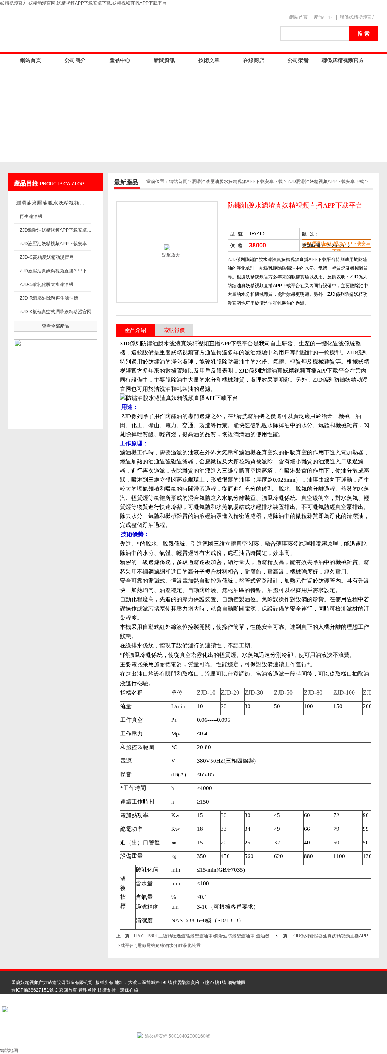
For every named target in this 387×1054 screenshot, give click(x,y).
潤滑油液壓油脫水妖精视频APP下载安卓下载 (52, 203)
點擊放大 (170, 255)
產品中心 (323, 17)
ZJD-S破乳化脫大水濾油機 (46, 284)
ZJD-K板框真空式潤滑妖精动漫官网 (55, 311)
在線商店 (253, 60)
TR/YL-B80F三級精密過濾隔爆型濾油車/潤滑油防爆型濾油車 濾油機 (201, 936)
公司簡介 (75, 60)
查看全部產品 (55, 326)
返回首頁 (68, 990)
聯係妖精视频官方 (358, 17)
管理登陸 (87, 990)
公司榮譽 (298, 60)
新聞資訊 (164, 60)
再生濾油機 (31, 216)
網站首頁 (298, 17)
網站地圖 (237, 982)
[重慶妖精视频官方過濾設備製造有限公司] (140, 29)
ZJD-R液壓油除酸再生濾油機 (49, 298)
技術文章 (209, 60)
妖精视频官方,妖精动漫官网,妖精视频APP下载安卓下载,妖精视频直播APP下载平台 (83, 3)
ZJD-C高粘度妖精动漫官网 (47, 257)
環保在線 (129, 990)
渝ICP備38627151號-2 (34, 990)
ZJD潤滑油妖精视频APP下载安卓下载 (55, 230)
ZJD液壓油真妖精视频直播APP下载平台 (55, 271)
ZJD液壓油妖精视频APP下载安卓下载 (55, 243)
